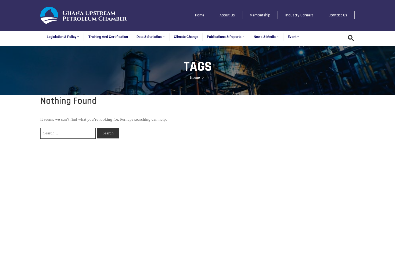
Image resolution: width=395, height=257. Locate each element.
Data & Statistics (149, 37)
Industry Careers (299, 15)
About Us (227, 15)
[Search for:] (68, 133)
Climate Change (186, 37)
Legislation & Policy (61, 37)
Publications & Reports (224, 37)
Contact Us (338, 15)
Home (199, 15)
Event (292, 37)
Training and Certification (108, 37)
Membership (260, 15)
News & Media (265, 37)
